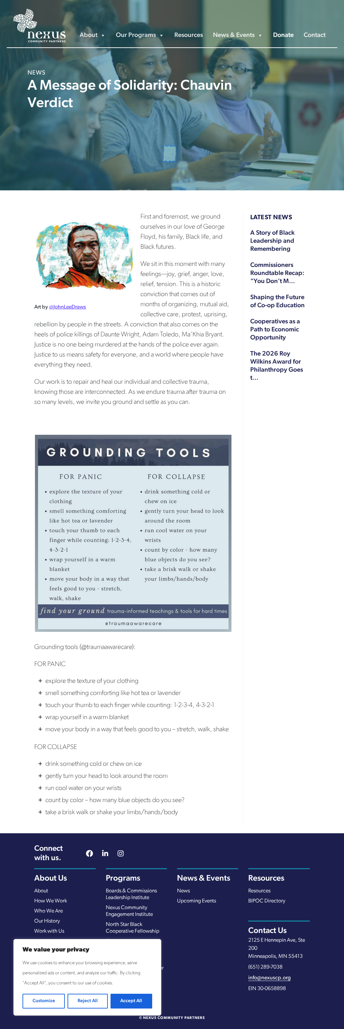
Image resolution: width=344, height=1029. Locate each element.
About (41, 891)
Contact (315, 35)
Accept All (131, 1000)
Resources (188, 35)
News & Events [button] (234, 35)
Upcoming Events (196, 901)
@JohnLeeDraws (67, 307)
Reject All (88, 1000)
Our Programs (136, 35)
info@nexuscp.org (269, 978)
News (183, 891)
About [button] (88, 35)
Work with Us (49, 931)
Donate (283, 35)
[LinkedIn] (105, 854)
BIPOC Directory (266, 901)
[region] (87, 977)
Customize (44, 1000)
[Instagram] (120, 854)
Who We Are (48, 911)
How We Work (50, 901)
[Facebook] (89, 854)
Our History (47, 921)
